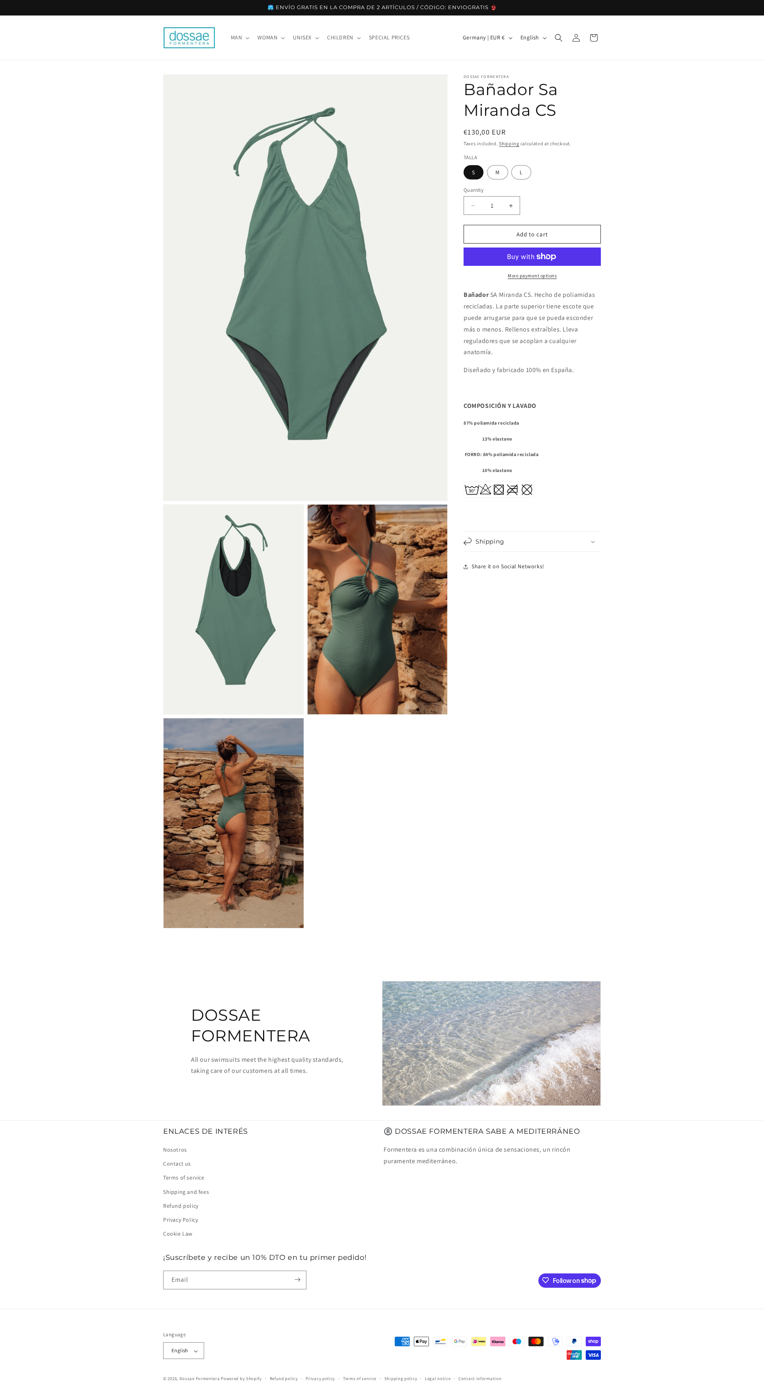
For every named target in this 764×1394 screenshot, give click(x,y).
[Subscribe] (297, 1279)
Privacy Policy (180, 1220)
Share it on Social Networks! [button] (508, 566)
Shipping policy (400, 1379)
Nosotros (175, 1150)
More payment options (532, 276)
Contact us (177, 1164)
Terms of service (184, 1177)
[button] (239, 37)
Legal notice (437, 1379)
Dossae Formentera (199, 1379)
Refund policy (181, 1206)
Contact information (479, 1379)
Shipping (509, 143)
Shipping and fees (186, 1191)
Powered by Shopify (241, 1379)
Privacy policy (320, 1379)
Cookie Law (178, 1234)
